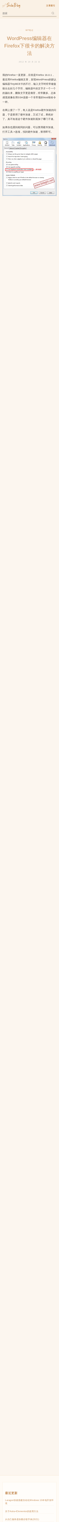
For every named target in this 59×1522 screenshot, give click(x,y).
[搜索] (53, 13)
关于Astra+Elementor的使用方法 (21, 1511)
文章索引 (50, 5)
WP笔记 (29, 30)
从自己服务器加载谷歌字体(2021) (22, 1519)
